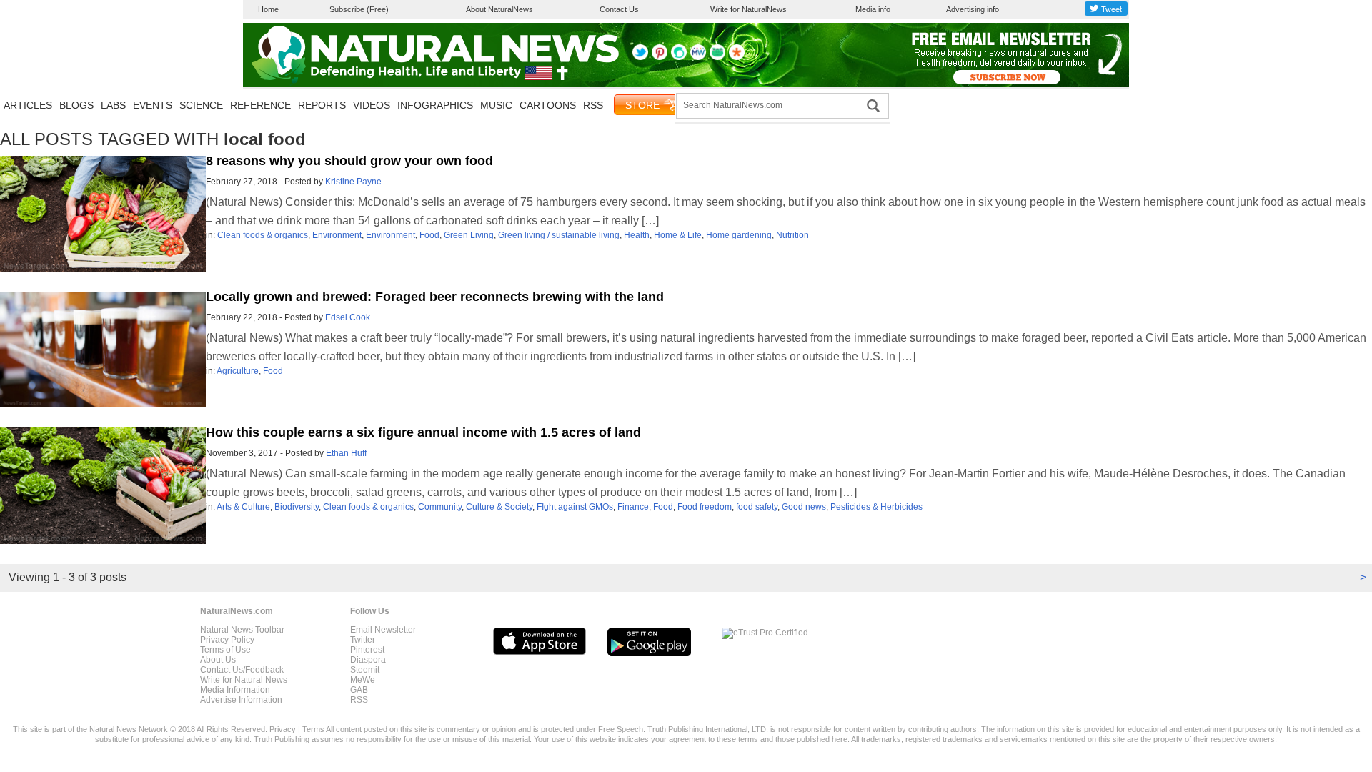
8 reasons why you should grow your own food (349, 161)
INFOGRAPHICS (435, 105)
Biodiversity (296, 507)
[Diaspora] (737, 57)
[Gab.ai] (717, 57)
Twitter (362, 640)
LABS (113, 105)
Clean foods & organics (262, 235)
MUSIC (496, 105)
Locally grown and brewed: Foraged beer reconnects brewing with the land (435, 297)
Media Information (235, 690)
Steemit (364, 670)
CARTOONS (548, 105)
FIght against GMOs (575, 507)
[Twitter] (640, 57)
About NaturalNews (499, 9)
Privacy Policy (227, 640)
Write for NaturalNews (748, 9)
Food (429, 235)
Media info (872, 9)
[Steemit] (679, 57)
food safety (756, 507)
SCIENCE (201, 105)
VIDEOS (371, 105)
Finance (633, 507)
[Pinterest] (659, 57)
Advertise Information (241, 700)
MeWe (362, 680)
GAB (359, 690)
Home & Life (678, 235)
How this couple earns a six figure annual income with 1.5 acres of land (423, 432)
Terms (314, 729)
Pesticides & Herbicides (876, 507)
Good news (804, 507)
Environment (337, 235)
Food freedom (704, 507)
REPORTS (322, 105)
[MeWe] (698, 57)
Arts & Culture (243, 507)
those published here (811, 739)
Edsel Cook (347, 317)
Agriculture (238, 371)
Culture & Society (499, 507)
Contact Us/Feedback (242, 670)
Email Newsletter (383, 630)
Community (440, 507)
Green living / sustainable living (559, 235)
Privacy (282, 729)
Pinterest (367, 650)
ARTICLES (28, 105)
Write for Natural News (243, 680)
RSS (593, 105)
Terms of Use (225, 650)
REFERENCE (260, 105)
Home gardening (739, 235)
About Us (218, 660)
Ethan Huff (346, 453)
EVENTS (152, 105)
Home (268, 9)
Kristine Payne (353, 182)
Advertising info (972, 9)
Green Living (469, 235)
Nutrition (792, 235)
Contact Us (619, 9)
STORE (642, 105)
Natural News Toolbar (242, 630)
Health (637, 235)
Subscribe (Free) (359, 9)
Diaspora (368, 660)
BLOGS (76, 105)
